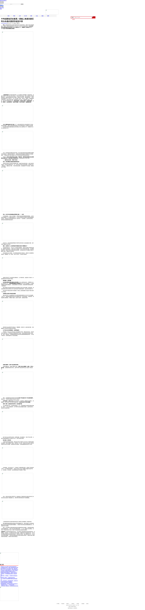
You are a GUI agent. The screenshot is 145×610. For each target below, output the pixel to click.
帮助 (1, 8)
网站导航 (2, 7)
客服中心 (67, 603)
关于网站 (58, 603)
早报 (14, 15)
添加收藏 (2, 2)
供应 (72, 17)
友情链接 (83, 603)
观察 (48, 15)
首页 (3, 15)
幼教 (31, 15)
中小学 (25, 15)
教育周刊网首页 (3, 0)
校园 (42, 15)
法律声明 (72, 603)
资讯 (8, 15)
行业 (37, 15)
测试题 (73, 19)
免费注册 (2, 5)
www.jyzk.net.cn (4, 23)
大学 (20, 15)
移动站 (87, 603)
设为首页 (2, 1)
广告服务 (77, 603)
